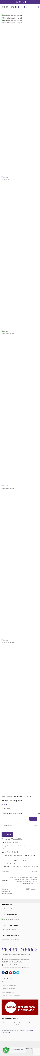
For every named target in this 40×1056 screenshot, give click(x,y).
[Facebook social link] (14, 1)
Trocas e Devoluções (8, 992)
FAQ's (3, 981)
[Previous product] (25, 796)
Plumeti (9, 796)
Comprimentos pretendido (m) (12, 813)
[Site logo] (20, 7)
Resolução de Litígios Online (11, 996)
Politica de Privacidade (9, 985)
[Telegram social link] (25, 1)
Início (3, 796)
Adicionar (7, 834)
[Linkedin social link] (22, 1)
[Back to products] (28, 796)
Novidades (21, 846)
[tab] (13, 856)
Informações (7, 978)
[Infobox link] (20, 908)
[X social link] (16, 1)
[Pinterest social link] (19, 1)
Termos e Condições (8, 988)
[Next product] (30, 796)
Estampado (18, 796)
